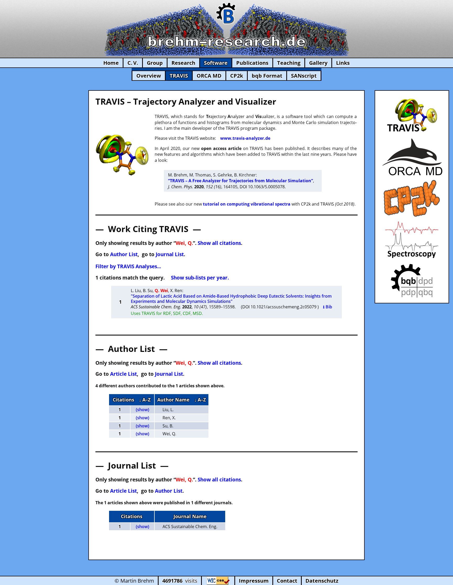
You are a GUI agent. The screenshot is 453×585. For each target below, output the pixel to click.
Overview (148, 75)
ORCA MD (209, 75)
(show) (142, 409)
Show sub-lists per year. (200, 277)
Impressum (254, 580)
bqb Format (267, 75)
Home (111, 62)
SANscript (304, 75)
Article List (123, 374)
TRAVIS (179, 75)
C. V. (132, 62)
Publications (252, 62)
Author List (124, 254)
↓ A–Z (144, 399)
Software (216, 62)
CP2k (236, 75)
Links (343, 62)
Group (155, 62)
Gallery (318, 62)
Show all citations (219, 243)
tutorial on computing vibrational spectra (246, 204)
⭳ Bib (327, 307)
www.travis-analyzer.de (245, 138)
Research (183, 62)
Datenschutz (321, 580)
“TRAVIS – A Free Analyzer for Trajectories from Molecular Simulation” (240, 181)
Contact (287, 580)
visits (179, 580)
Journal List (170, 254)
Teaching (288, 62)
